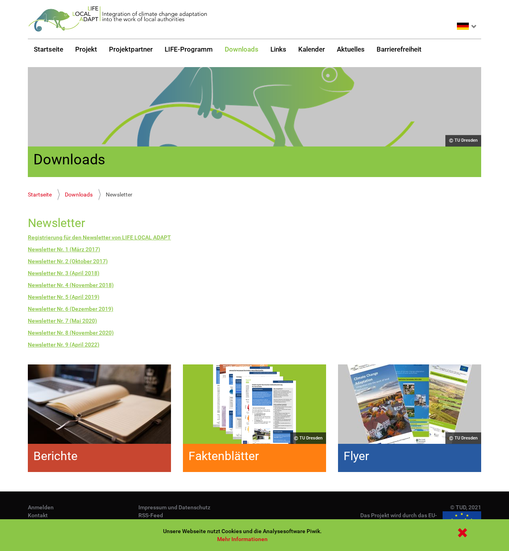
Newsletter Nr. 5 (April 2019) (63, 297)
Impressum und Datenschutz (174, 507)
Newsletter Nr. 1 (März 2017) (64, 249)
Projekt (86, 49)
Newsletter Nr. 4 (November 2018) (71, 285)
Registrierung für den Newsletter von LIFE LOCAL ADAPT (99, 237)
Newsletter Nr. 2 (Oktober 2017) (68, 261)
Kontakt (38, 515)
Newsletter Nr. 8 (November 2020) (71, 332)
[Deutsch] (117, 19)
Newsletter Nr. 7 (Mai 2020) (62, 321)
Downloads (241, 49)
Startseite (48, 49)
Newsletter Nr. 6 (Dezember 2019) (70, 309)
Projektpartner (131, 49)
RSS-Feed (150, 515)
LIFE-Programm (189, 49)
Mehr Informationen (242, 539)
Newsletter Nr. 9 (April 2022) (63, 344)
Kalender (311, 49)
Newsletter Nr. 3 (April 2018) (63, 273)
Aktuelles (351, 49)
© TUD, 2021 (465, 507)
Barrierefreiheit (399, 49)
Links (278, 49)
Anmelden (41, 507)
